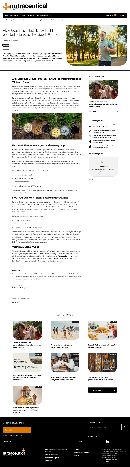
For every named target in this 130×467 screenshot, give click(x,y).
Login (122, 15)
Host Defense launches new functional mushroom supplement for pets (104, 136)
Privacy (76, 455)
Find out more (7, 441)
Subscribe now (95, 390)
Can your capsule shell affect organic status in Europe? (104, 142)
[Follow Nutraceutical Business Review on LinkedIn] (107, 442)
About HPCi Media (51, 455)
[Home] (6, 20)
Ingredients (6, 45)
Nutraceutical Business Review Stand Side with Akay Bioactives (104, 146)
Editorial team (42, 15)
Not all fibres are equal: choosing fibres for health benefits (104, 131)
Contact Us (49, 461)
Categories (14, 15)
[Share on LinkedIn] (21, 287)
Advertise (77, 449)
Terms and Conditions (81, 452)
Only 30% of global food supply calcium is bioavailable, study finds (105, 126)
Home (6, 15)
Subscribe (109, 15)
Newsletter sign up (52, 458)
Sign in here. (19, 435)
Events (24, 15)
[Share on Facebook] (26, 287)
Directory (31, 15)
